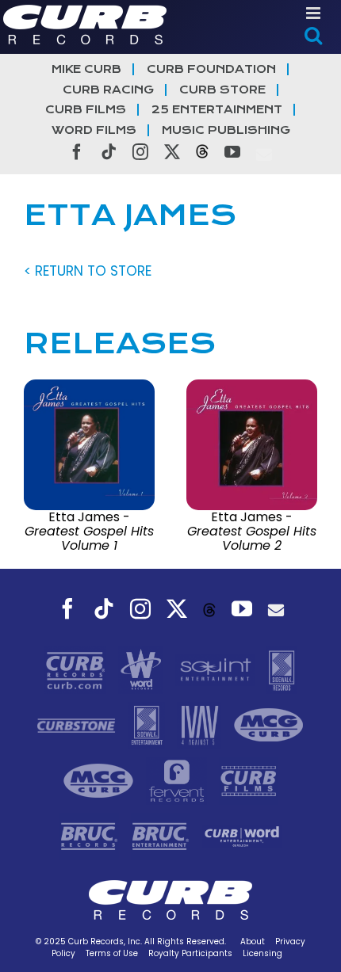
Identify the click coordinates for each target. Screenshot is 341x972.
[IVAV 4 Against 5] (201, 724)
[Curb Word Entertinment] (241, 835)
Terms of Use (112, 953)
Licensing (262, 953)
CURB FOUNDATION (211, 69)
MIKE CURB (86, 69)
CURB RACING (108, 90)
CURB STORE (222, 90)
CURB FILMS (85, 109)
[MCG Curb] (268, 724)
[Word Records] (142, 669)
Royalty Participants (190, 953)
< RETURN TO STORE (87, 270)
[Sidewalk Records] (281, 669)
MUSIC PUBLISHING (226, 130)
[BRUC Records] (91, 835)
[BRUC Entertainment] (162, 835)
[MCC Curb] (100, 780)
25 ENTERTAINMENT (216, 109)
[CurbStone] (78, 724)
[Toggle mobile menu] (314, 13)
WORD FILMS (94, 130)
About (252, 941)
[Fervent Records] (178, 780)
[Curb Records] (77, 669)
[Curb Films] (248, 780)
